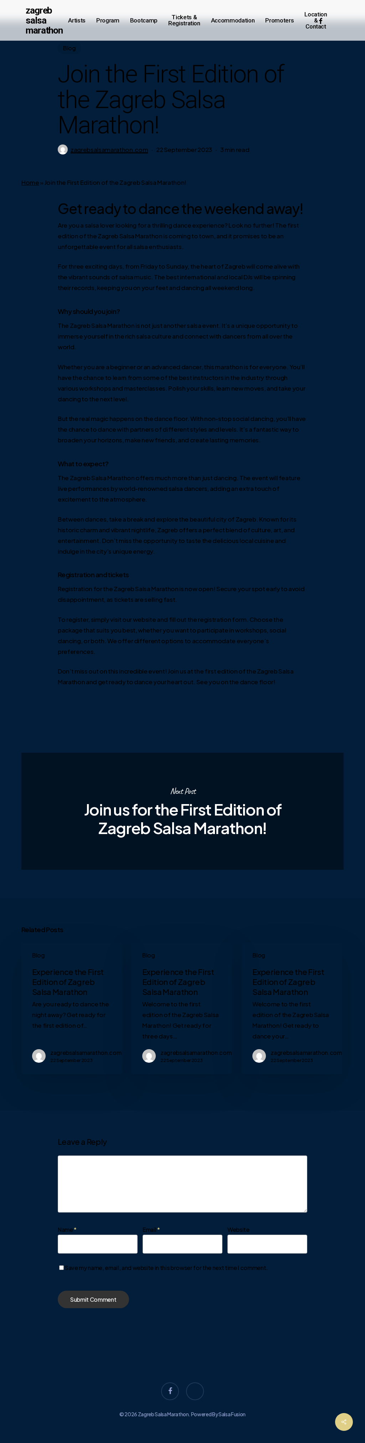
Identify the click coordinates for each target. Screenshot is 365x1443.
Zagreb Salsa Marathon (44, 20)
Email (151, 1229)
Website (238, 1229)
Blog (69, 48)
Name (67, 1229)
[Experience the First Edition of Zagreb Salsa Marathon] (71, 1008)
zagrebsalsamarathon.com (109, 149)
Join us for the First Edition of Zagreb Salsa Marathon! (182, 811)
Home (30, 182)
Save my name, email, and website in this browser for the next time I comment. (166, 1267)
